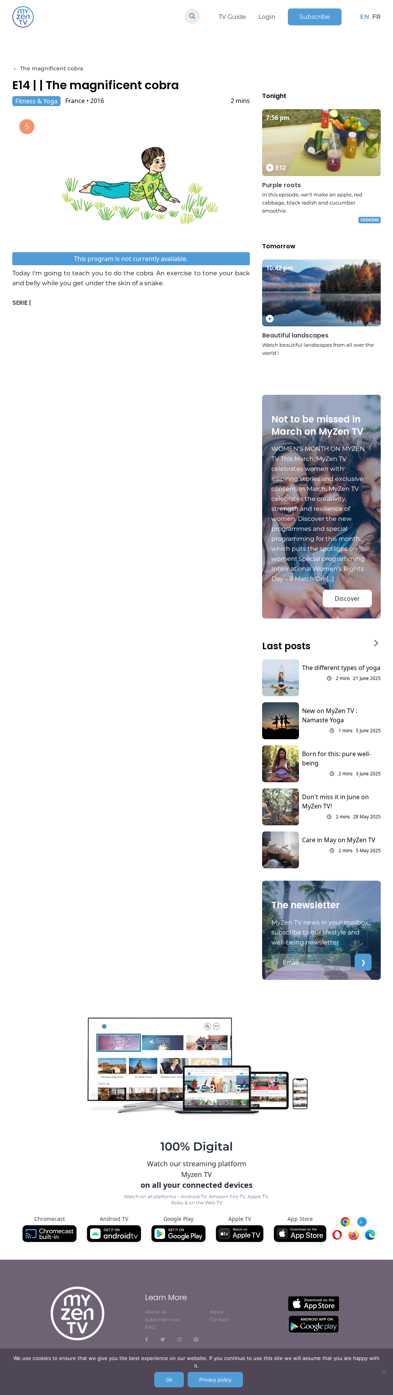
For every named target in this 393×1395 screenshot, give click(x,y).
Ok (169, 1380)
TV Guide (232, 16)
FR (376, 16)
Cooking (369, 220)
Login (267, 16)
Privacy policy (215, 1380)
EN (364, 16)
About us (155, 1312)
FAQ (150, 1327)
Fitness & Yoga (36, 101)
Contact (219, 1319)
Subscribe (314, 16)
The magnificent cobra (51, 68)
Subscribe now (162, 1319)
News (216, 1312)
